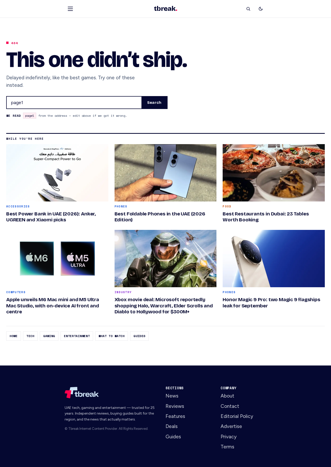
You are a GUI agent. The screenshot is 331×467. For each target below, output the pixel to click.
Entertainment (77, 336)
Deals (172, 426)
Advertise (231, 426)
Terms (227, 447)
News (172, 396)
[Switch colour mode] (260, 8)
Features (175, 416)
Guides (139, 336)
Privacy (229, 437)
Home (14, 336)
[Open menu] (70, 8)
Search (154, 102)
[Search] (248, 8)
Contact (230, 406)
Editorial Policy (237, 416)
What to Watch (111, 336)
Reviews (175, 406)
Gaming (49, 336)
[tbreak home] (110, 392)
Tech (30, 336)
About (227, 396)
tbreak (165, 8)
